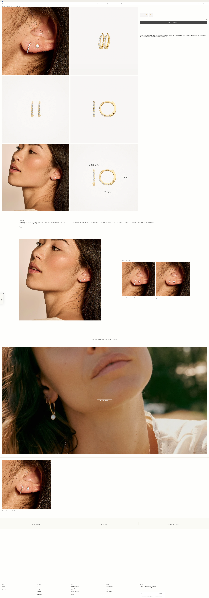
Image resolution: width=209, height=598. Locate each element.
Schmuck (87, 3)
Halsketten (108, 3)
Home (3, 6)
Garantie (107, 589)
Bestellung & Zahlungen (75, 591)
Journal (125, 3)
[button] (1, 299)
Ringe (113, 3)
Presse (38, 588)
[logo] (4, 4)
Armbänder (103, 3)
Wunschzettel (4, 589)
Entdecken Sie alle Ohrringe (104, 400)
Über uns (38, 586)
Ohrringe (98, 3)
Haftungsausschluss (109, 591)
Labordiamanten (92, 3)
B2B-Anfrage (39, 591)
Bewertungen (73, 588)
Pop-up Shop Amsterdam (40, 589)
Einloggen (3, 586)
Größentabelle (73, 589)
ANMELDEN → (161, 593)
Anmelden (3, 588)
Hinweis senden (203, 19)
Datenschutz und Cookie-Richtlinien (111, 588)
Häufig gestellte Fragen (75, 586)
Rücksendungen (73, 596)
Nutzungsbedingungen (109, 586)
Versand (72, 594)
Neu (83, 3)
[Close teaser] (3, 293)
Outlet (121, 3)
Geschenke (117, 3)
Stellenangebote (39, 594)
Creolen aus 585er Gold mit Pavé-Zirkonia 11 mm (9, 510)
